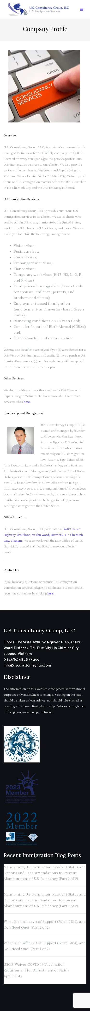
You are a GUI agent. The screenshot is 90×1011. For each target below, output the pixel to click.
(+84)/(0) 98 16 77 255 (21, 659)
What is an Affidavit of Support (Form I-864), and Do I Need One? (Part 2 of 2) (45, 924)
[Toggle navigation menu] (81, 9)
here (27, 401)
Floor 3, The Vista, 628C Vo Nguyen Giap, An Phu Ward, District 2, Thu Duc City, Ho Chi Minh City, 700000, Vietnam (42, 648)
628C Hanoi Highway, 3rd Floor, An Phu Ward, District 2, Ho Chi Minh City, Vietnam (43, 534)
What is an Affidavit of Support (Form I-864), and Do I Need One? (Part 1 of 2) (45, 945)
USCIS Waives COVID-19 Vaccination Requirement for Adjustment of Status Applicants (36, 970)
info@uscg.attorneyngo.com (27, 665)
